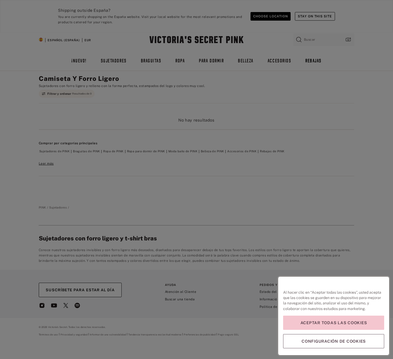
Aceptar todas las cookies (333, 322)
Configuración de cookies (334, 341)
